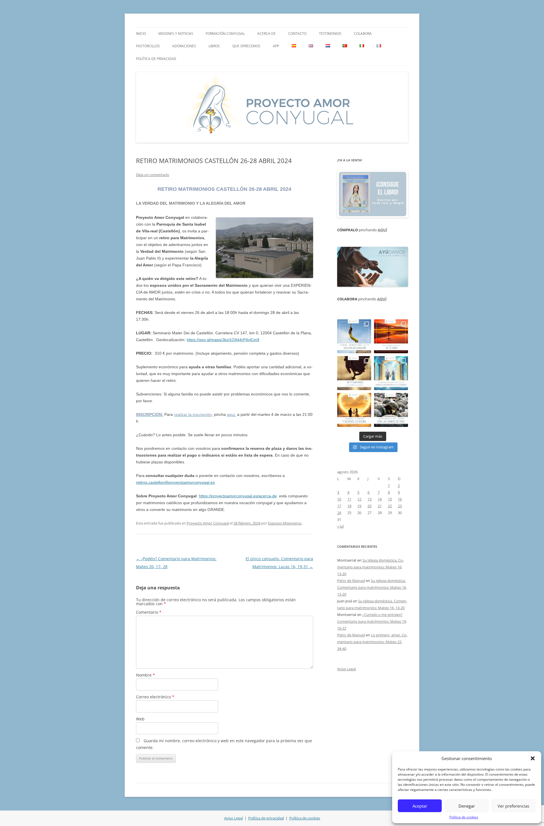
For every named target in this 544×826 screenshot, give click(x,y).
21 (380, 505)
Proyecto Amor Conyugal (208, 523)
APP (276, 46)
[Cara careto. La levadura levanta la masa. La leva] (391, 336)
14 (380, 499)
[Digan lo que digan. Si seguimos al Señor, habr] (391, 373)
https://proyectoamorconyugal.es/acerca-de (238, 496)
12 (359, 499)
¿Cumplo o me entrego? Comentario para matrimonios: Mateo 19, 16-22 (372, 621)
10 (339, 499)
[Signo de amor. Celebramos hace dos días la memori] (354, 373)
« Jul (340, 526)
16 (400, 499)
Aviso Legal (346, 668)
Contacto (297, 33)
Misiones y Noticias (175, 33)
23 (400, 505)
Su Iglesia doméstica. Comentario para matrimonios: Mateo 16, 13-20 (370, 567)
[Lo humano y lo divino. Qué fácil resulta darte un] (354, 410)
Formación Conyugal (225, 33)
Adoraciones (184, 46)
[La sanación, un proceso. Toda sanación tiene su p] (354, 336)
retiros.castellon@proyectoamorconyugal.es (175, 482)
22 (390, 505)
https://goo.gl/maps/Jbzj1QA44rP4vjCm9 (223, 339)
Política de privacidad (156, 58)
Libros (214, 46)
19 (359, 505)
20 (369, 505)
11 (349, 499)
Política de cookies (463, 817)
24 (339, 512)
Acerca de (266, 33)
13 (369, 499)
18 (349, 505)
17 (339, 505)
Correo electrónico (155, 696)
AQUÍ (382, 229)
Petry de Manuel (351, 580)
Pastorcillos (148, 46)
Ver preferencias (513, 806)
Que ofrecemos (246, 46)
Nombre (145, 675)
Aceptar (420, 806)
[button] (533, 758)
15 (390, 499)
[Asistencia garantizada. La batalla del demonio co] (391, 410)
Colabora (363, 33)
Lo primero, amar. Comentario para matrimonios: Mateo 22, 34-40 (372, 641)
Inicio (141, 33)
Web (140, 719)
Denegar (466, 806)
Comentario (149, 612)
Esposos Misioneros (284, 523)
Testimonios (330, 33)
